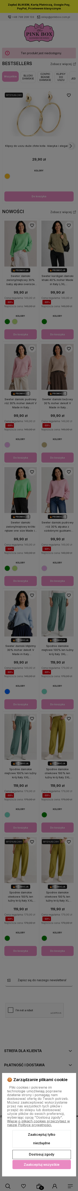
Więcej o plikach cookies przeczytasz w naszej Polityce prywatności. (38, 1123)
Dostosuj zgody (41, 1154)
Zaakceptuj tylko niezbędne (41, 1138)
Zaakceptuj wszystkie (41, 1164)
